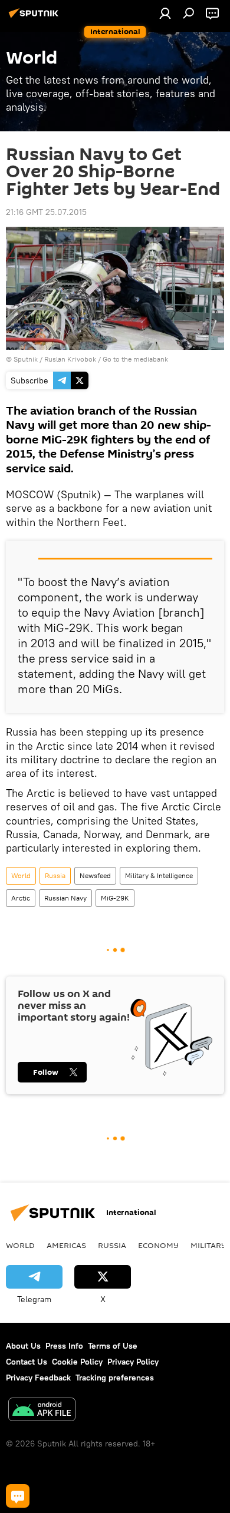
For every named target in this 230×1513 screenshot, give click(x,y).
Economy (158, 1245)
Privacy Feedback (38, 1377)
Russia (55, 875)
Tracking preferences (114, 1377)
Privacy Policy (133, 1361)
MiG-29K (115, 897)
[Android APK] (42, 1411)
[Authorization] (165, 13)
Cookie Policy (77, 1361)
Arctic (20, 897)
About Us (23, 1345)
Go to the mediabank (135, 359)
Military (208, 1245)
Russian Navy (65, 897)
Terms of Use (112, 1345)
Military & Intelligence (159, 875)
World (21, 875)
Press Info (64, 1345)
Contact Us (26, 1361)
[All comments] (17, 1496)
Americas (66, 1245)
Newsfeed (95, 875)
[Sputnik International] (35, 17)
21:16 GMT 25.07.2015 (46, 212)
